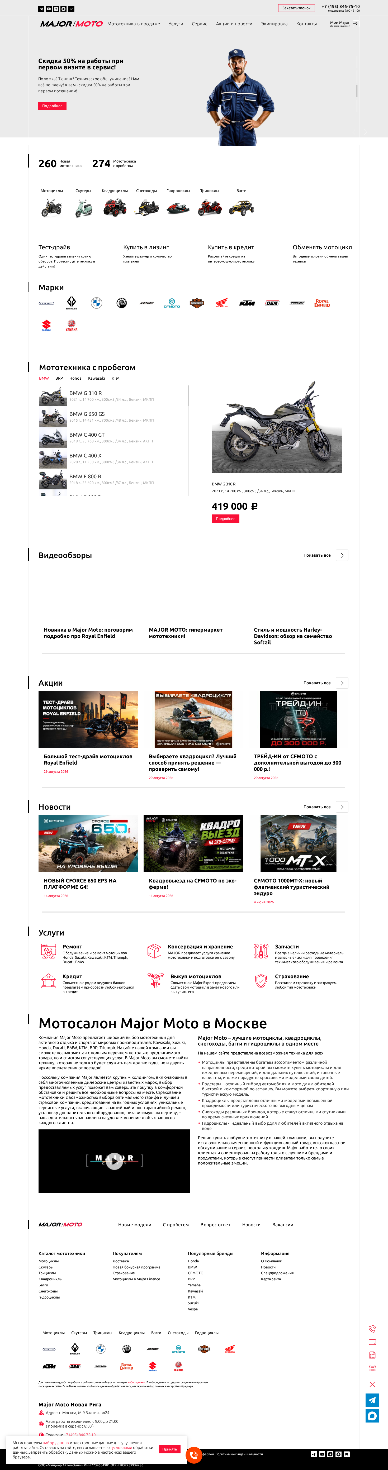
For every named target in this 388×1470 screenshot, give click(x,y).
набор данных (136, 1382)
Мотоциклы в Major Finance (136, 1279)
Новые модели (134, 1224)
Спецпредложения (277, 1273)
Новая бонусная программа (136, 1267)
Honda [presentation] (75, 378)
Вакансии (282, 1224)
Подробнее (52, 103)
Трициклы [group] (209, 190)
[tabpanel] (194, 89)
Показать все (317, 555)
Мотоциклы (49, 1261)
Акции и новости (234, 23)
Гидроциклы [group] (178, 190)
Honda (193, 1261)
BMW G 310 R (223, 484)
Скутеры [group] (83, 190)
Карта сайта (271, 1279)
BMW (192, 1267)
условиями (122, 1447)
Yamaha (194, 1285)
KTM (192, 1297)
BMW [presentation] (44, 378)
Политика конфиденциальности (239, 1454)
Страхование (124, 1273)
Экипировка (274, 23)
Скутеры (46, 1267)
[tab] (47, 378)
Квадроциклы (51, 1279)
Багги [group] (241, 190)
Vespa (193, 1309)
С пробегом (176, 1224)
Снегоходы (48, 1291)
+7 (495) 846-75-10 (341, 6)
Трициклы (47, 1273)
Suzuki (193, 1303)
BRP (191, 1279)
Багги (43, 1285)
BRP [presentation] (59, 378)
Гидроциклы (49, 1297)
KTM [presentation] (116, 378)
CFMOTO (196, 1273)
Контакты (306, 23)
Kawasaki (195, 1291)
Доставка (121, 1261)
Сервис (199, 23)
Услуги (176, 23)
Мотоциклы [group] (52, 190)
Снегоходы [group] (146, 190)
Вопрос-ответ (215, 1224)
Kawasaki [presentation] (96, 378)
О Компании (271, 1261)
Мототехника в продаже (133, 23)
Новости (251, 1224)
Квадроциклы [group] (115, 190)
